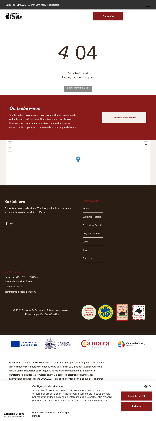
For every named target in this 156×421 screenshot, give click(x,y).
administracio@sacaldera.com (20, 291)
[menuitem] (93, 208)
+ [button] (10, 144)
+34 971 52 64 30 (14, 286)
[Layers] (146, 144)
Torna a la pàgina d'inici (78, 87)
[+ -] (78, 162)
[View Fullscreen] (10, 154)
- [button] (10, 148)
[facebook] (7, 223)
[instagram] (11, 223)
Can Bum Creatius (49, 314)
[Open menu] (148, 4)
